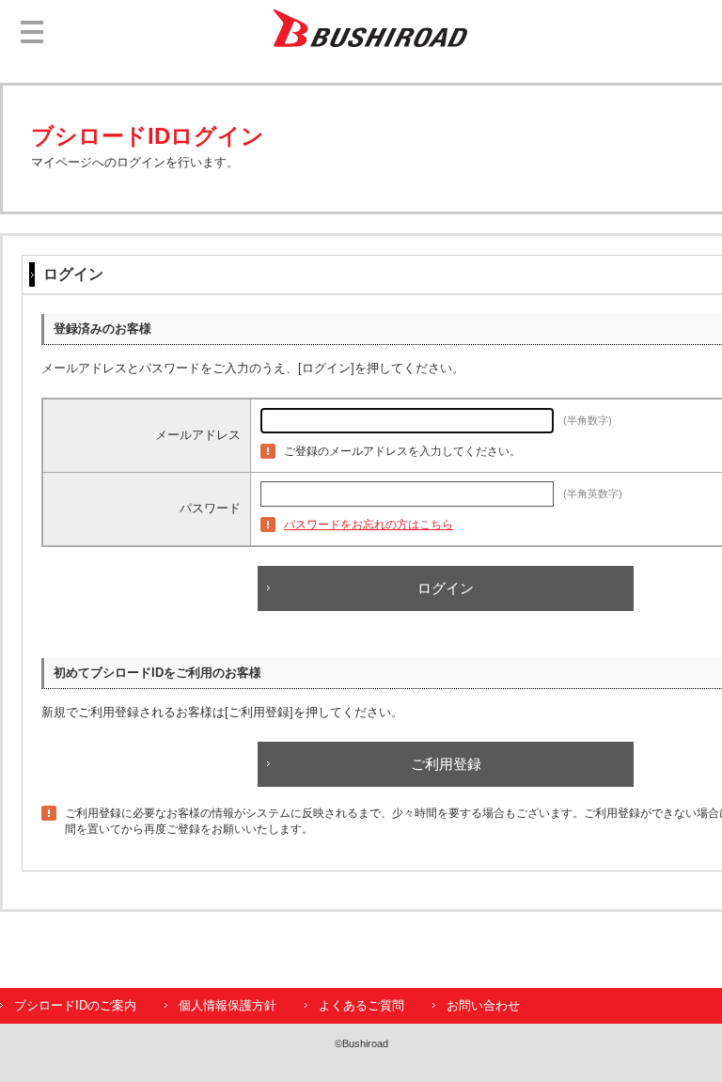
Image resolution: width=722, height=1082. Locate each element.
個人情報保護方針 (227, 1005)
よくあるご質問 (361, 1005)
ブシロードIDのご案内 (75, 1005)
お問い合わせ (483, 1005)
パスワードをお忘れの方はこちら (368, 524)
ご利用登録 (446, 764)
